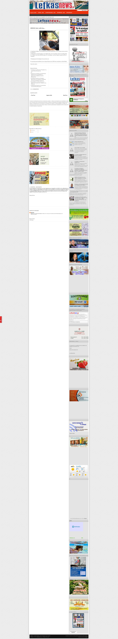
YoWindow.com (72, 537)
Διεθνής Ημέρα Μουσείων (79, 141)
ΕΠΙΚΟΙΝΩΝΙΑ (69, 12)
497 (31, 72)
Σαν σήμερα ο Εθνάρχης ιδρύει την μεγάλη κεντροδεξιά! (80, 155)
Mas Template (48, 635)
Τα (70, 631)
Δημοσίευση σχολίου (33, 92)
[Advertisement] (79, 283)
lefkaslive (32, 212)
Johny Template (42, 635)
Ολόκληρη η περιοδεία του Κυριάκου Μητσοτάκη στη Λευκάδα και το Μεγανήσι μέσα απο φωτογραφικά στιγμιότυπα (38, 79)
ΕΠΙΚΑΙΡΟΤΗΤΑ (36, 89)
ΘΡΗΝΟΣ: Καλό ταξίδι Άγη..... (37, 28)
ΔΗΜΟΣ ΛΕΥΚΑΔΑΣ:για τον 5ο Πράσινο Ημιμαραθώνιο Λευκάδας (80, 178)
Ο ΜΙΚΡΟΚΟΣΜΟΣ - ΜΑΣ (50, 12)
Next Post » (65, 95)
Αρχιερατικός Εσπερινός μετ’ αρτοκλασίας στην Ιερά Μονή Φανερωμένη (38, 86)
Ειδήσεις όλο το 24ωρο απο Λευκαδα (36, 213)
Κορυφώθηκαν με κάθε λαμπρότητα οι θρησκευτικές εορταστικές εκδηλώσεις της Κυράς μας (38, 83)
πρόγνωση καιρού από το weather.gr (79, 476)
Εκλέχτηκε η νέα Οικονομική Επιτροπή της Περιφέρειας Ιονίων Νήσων (81, 185)
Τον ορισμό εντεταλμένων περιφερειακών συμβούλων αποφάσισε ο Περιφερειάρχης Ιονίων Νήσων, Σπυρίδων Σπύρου (81, 170)
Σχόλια (32, 132)
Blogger (85, 518)
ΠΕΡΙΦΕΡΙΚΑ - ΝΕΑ (61, 12)
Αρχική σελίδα (33, 12)
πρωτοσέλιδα (73, 631)
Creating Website (36, 635)
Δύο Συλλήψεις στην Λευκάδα (80, 147)
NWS (82, 537)
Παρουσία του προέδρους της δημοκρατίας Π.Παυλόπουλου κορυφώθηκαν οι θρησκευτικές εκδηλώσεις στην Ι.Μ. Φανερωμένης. (38, 75)
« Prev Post (33, 95)
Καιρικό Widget (76, 526)
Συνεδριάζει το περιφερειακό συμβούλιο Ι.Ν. (79, 162)
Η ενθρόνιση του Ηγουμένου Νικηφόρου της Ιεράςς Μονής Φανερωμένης (38, 70)
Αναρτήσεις (33, 130)
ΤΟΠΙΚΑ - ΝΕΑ (41, 12)
